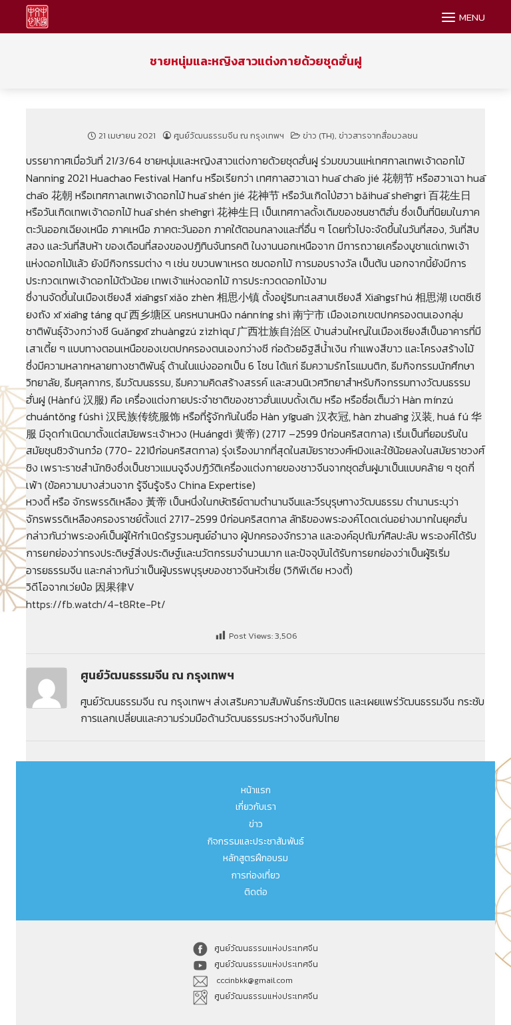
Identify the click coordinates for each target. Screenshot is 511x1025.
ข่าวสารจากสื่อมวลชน (378, 135)
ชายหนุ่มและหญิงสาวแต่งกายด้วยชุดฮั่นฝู (256, 61)
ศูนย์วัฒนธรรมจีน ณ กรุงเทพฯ (229, 135)
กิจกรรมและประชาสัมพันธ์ (256, 842)
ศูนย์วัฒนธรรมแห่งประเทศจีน (266, 948)
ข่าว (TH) (319, 135)
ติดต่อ (255, 892)
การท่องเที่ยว (256, 875)
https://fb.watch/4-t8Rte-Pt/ (96, 604)
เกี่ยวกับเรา (256, 807)
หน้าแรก (256, 790)
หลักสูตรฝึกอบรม (255, 858)
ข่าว (256, 824)
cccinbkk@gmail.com (253, 980)
